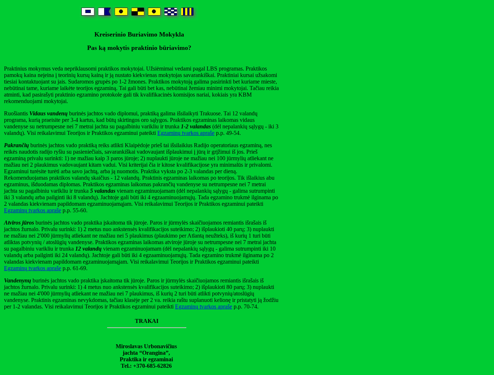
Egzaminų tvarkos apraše (185, 133)
